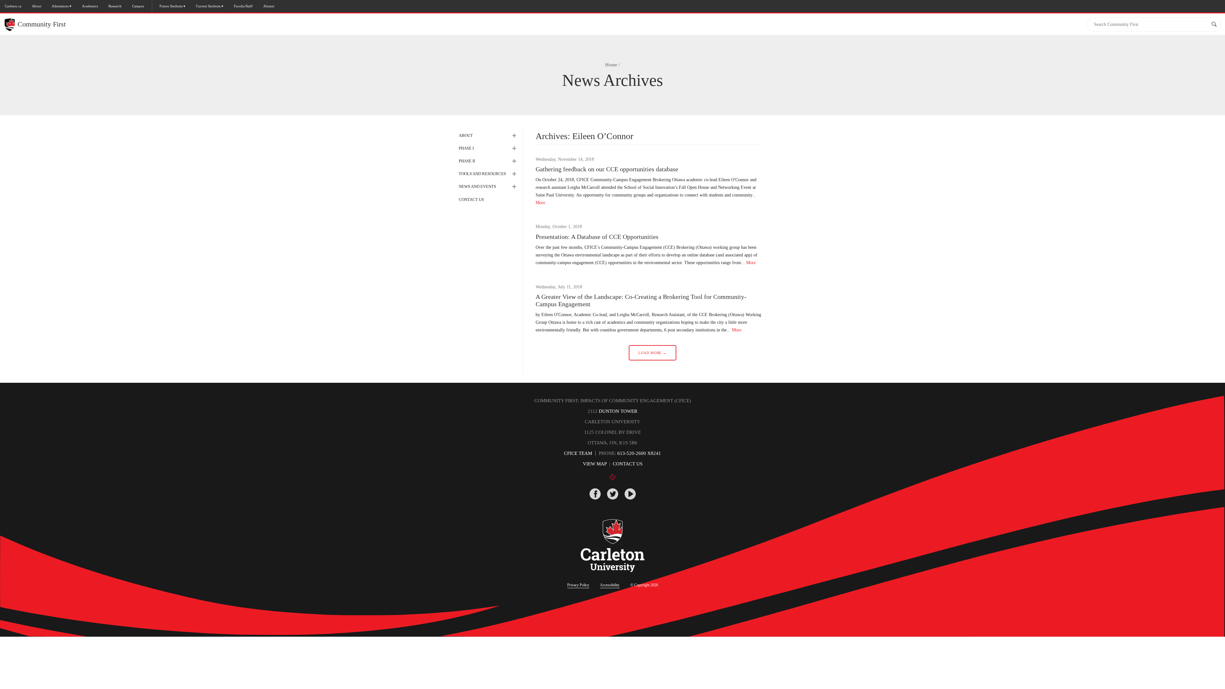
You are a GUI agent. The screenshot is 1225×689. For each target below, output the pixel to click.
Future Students (171, 6)
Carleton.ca (13, 6)
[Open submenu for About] (514, 135)
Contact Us (471, 199)
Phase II (467, 161)
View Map (595, 463)
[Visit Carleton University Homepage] (612, 546)
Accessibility (610, 585)
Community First (42, 24)
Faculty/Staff (243, 6)
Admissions (60, 6)
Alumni (268, 6)
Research (115, 6)
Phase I (466, 148)
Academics (90, 6)
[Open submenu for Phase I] (514, 148)
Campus (138, 6)
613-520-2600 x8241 (639, 453)
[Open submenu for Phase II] (514, 161)
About (36, 6)
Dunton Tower (618, 411)
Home (611, 64)
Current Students (208, 6)
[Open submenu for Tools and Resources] (514, 174)
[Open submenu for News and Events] (514, 187)
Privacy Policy (578, 585)
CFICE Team (578, 453)
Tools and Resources (482, 173)
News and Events (477, 186)
